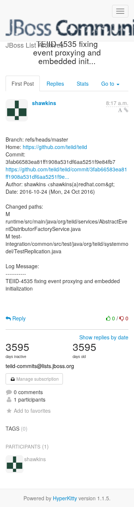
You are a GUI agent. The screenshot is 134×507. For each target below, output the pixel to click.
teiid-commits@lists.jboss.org (40, 366)
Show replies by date (103, 337)
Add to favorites (32, 410)
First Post (23, 83)
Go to (108, 83)
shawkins (44, 103)
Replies (55, 83)
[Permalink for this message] (126, 110)
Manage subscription (37, 379)
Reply (18, 318)
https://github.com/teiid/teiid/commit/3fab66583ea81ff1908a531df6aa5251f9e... (66, 172)
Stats (83, 83)
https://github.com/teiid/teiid (55, 146)
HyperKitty (65, 498)
